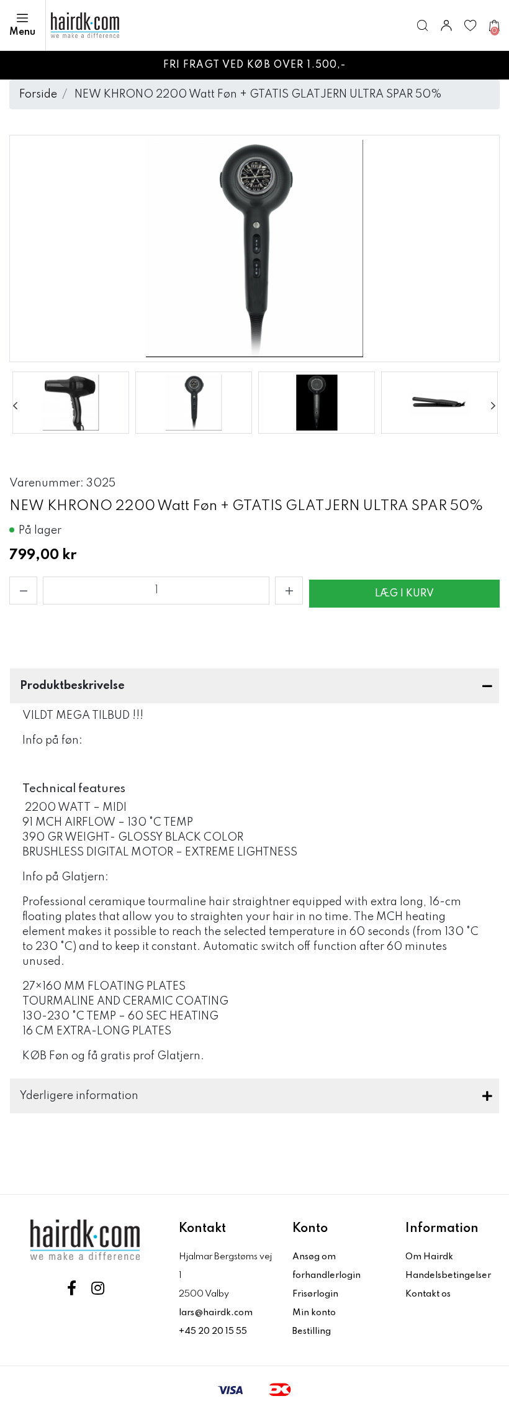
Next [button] (493, 405)
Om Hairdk (429, 1256)
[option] (70, 403)
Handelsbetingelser (448, 1275)
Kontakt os (428, 1294)
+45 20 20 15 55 (213, 1331)
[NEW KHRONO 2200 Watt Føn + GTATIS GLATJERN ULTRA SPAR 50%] (70, 402)
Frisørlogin (315, 1294)
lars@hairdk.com (216, 1312)
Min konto (314, 1312)
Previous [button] (15, 405)
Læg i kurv (404, 594)
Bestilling (311, 1331)
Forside (38, 94)
